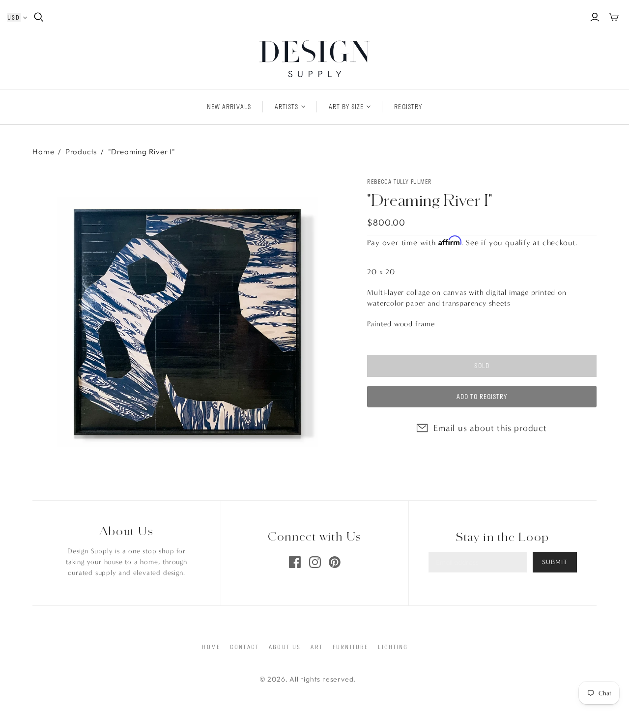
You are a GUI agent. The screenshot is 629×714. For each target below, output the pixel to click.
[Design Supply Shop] (314, 58)
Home (43, 151)
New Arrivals (229, 107)
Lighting (393, 646)
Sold (481, 366)
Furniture (350, 646)
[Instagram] (315, 562)
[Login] (595, 17)
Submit (555, 562)
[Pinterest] (335, 562)
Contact (244, 646)
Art (316, 646)
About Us (285, 646)
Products (81, 151)
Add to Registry (482, 396)
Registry (408, 107)
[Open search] (39, 17)
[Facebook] (295, 562)
